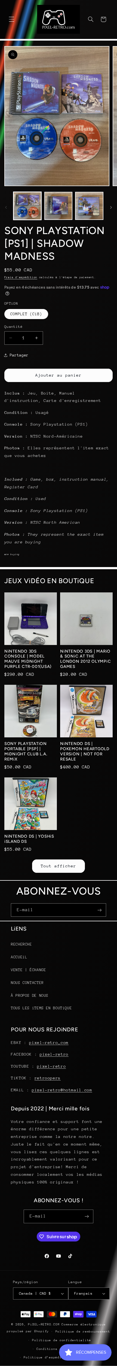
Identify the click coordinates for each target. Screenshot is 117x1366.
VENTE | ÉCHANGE (28, 970)
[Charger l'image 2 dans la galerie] (58, 206)
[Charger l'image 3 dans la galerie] (89, 206)
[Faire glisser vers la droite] (111, 207)
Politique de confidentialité (61, 1340)
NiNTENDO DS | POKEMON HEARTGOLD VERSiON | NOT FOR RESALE (84, 751)
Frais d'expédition (20, 277)
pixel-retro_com (48, 1042)
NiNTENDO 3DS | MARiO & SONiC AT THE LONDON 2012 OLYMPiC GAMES (85, 659)
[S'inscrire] (99, 910)
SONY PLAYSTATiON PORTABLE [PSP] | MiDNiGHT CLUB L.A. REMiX (25, 751)
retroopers (48, 1078)
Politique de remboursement (83, 1331)
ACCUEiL (19, 957)
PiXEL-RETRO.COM (44, 1324)
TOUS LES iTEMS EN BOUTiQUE (41, 1008)
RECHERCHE (21, 944)
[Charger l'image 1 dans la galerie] (27, 206)
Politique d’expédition (47, 1357)
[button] (11, 19)
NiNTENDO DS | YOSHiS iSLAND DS (29, 839)
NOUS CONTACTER (27, 982)
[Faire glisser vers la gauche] (6, 207)
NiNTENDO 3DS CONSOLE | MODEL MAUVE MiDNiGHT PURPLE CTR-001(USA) (27, 659)
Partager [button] (19, 355)
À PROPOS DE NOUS (29, 995)
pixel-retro (54, 1054)
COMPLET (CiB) (26, 314)
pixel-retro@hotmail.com (62, 1090)
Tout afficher (58, 866)
